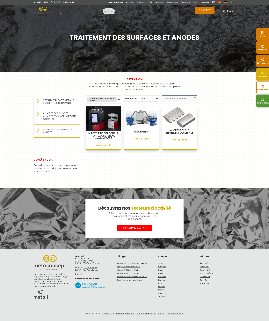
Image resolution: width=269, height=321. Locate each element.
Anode (161, 263)
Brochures (160, 2)
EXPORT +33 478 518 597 (64, 2)
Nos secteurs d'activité (134, 227)
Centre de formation (146, 313)
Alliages (150, 10)
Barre (160, 270)
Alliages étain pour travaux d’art (130, 273)
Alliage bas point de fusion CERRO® (132, 263)
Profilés (161, 290)
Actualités (130, 2)
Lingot (161, 283)
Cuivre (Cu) (205, 270)
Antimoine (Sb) (206, 273)
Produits (172, 10)
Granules (162, 276)
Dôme (160, 273)
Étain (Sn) (204, 263)
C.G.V (161, 313)
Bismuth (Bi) (205, 276)
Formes (161, 10)
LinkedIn (79, 274)
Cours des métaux (115, 2)
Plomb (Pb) (204, 267)
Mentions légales (174, 313)
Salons (195, 2)
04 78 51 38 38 (42, 2)
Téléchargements (125, 313)
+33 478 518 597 (90, 269)
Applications (138, 10)
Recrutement (172, 2)
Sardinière (162, 293)
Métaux (125, 10)
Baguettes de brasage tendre (129, 280)
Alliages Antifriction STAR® (128, 270)
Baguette (162, 267)
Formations (185, 2)
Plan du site (108, 313)
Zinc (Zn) (203, 280)
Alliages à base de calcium (128, 267)
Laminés (162, 280)
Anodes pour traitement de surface (132, 276)
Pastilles (161, 286)
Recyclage (187, 10)
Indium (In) (204, 283)
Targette (161, 296)
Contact (205, 10)
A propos (205, 2)
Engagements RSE (144, 2)
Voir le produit (103, 145)
